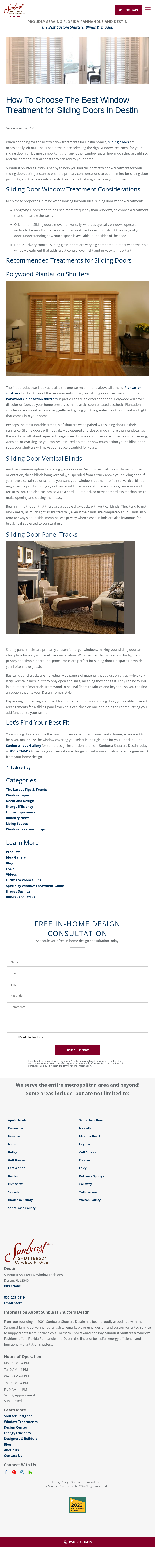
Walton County (90, 1200)
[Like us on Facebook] (6, 1473)
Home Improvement (22, 812)
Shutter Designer (18, 1416)
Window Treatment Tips (26, 829)
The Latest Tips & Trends (26, 789)
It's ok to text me (30, 1037)
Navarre (14, 1136)
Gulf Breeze (16, 1160)
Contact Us (13, 1455)
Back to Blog (20, 767)
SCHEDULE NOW (77, 1050)
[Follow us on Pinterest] (14, 1473)
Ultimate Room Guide (23, 880)
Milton (12, 1144)
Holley (12, 1152)
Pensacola (15, 1128)
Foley (83, 1168)
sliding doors (118, 142)
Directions (12, 1286)
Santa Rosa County (22, 1208)
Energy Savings (18, 891)
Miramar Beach (90, 1136)
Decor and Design (20, 801)
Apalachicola (17, 1120)
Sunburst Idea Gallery (23, 745)
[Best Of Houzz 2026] (77, 1505)
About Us (11, 1450)
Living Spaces (17, 823)
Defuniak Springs (91, 1176)
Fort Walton (16, 1168)
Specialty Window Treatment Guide (35, 886)
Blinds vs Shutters (20, 897)
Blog (9, 863)
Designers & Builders (20, 1438)
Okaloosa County (20, 1200)
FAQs (10, 869)
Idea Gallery (16, 857)
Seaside (13, 1192)
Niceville (85, 1128)
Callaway (85, 1184)
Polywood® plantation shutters (32, 399)
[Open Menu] (148, 10)
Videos (11, 874)
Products (13, 852)
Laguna (84, 1144)
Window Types (17, 795)
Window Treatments (21, 1421)
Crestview (15, 1184)
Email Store (13, 1303)
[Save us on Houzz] (30, 1473)
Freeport (85, 1160)
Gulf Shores (87, 1152)
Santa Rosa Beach (92, 1120)
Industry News (17, 818)
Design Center (15, 1427)
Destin (13, 1176)
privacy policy (58, 1065)
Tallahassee (88, 1192)
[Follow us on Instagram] (22, 1473)
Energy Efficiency (19, 806)
